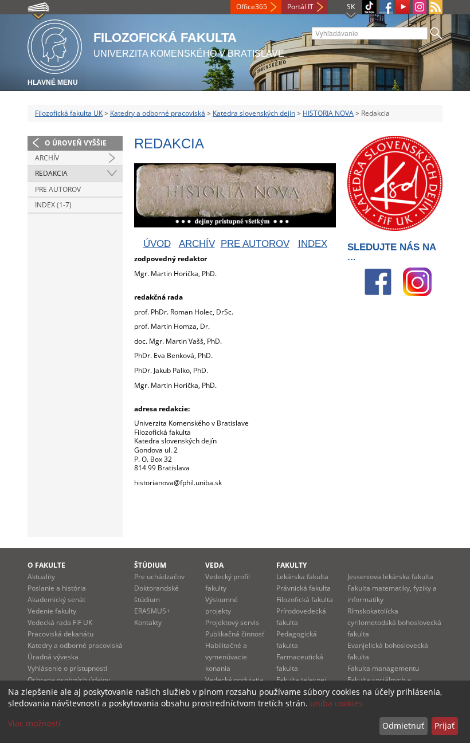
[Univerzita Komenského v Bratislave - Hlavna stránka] (55, 45)
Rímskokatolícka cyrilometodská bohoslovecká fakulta (394, 622)
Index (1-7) (53, 205)
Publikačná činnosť (234, 634)
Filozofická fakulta (304, 599)
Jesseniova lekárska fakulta (390, 576)
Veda (214, 565)
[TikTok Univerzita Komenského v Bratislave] (369, 7)
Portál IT (300, 6)
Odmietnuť (403, 725)
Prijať (444, 725)
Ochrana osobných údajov (69, 680)
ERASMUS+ (152, 611)
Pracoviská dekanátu (60, 634)
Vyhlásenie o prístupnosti (67, 668)
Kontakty (148, 622)
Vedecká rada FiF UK (60, 622)
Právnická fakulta (303, 588)
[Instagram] (419, 7)
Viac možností (34, 723)
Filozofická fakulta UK (69, 113)
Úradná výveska (53, 657)
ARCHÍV (197, 243)
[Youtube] (403, 7)
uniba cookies (336, 703)
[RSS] (435, 7)
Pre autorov (58, 189)
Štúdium (150, 565)
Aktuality (41, 576)
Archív (47, 158)
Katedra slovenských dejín (254, 113)
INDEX (312, 243)
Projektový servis (232, 622)
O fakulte (46, 565)
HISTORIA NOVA (328, 113)
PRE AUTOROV (255, 243)
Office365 (251, 6)
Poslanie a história (57, 588)
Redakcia (51, 173)
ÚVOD (157, 243)
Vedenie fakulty (52, 611)
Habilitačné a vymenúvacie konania (226, 656)
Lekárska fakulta (302, 576)
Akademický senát (56, 599)
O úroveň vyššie (76, 143)
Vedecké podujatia (234, 680)
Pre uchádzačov (159, 576)
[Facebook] (386, 7)
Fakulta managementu (383, 668)
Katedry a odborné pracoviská (157, 113)
